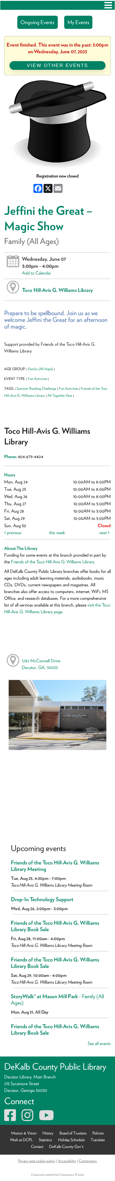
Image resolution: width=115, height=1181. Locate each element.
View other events (57, 65)
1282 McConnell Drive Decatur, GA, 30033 (41, 664)
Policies (98, 1133)
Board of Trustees (73, 1133)
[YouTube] (46, 1118)
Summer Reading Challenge (36, 388)
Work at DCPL (21, 1139)
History (47, 1133)
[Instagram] (27, 1118)
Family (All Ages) (40, 369)
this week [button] (57, 532)
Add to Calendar (36, 273)
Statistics (45, 1139)
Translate (98, 1139)
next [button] (103, 532)
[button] (108, 5)
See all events (99, 1043)
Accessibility (67, 1161)
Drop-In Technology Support (42, 899)
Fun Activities (37, 379)
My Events (78, 22)
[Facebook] (10, 1118)
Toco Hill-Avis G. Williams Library (57, 290)
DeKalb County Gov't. (66, 1146)
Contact (37, 1146)
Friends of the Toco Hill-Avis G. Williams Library (52, 561)
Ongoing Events (37, 22)
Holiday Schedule (71, 1139)
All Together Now (59, 395)
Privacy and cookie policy (36, 1161)
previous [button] (13, 532)
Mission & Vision (24, 1133)
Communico (88, 1161)
